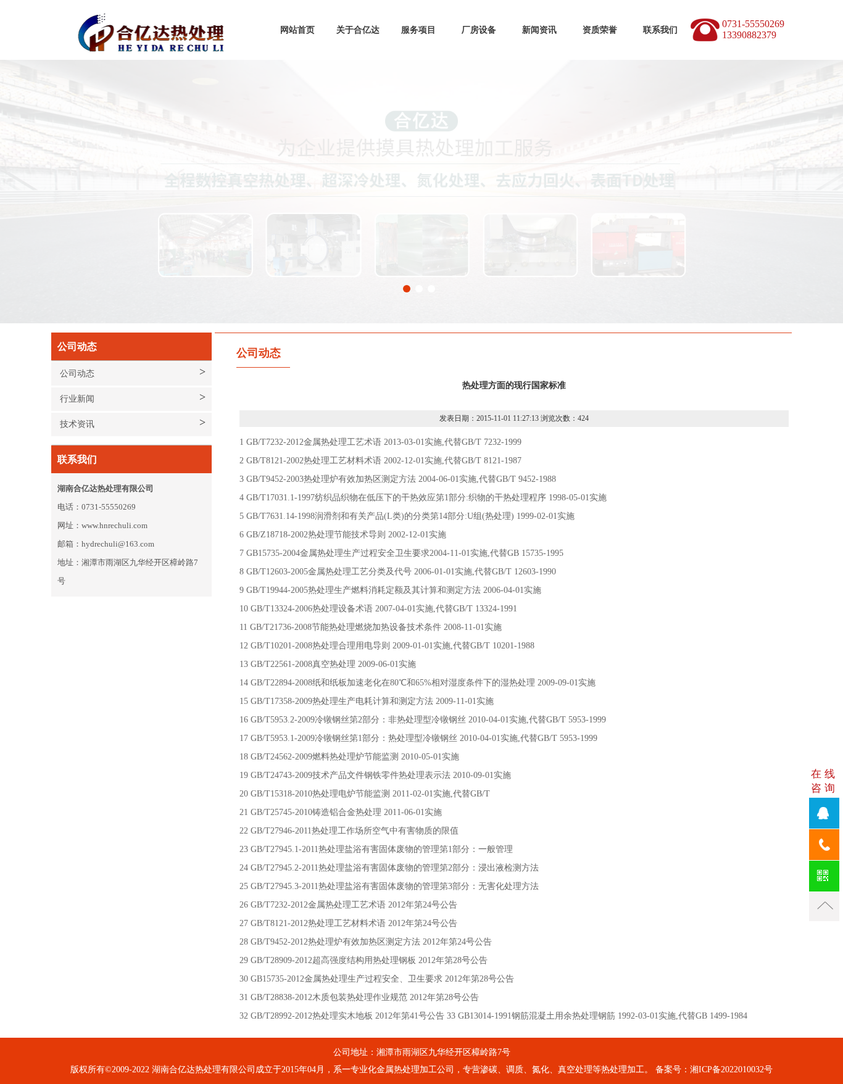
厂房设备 (479, 30)
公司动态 (77, 373)
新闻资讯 (539, 30)
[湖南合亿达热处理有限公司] (159, 12)
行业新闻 (77, 398)
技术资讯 (77, 424)
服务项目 (418, 30)
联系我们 (660, 30)
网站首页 (297, 30)
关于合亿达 (358, 30)
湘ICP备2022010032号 (731, 1069)
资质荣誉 (600, 30)
